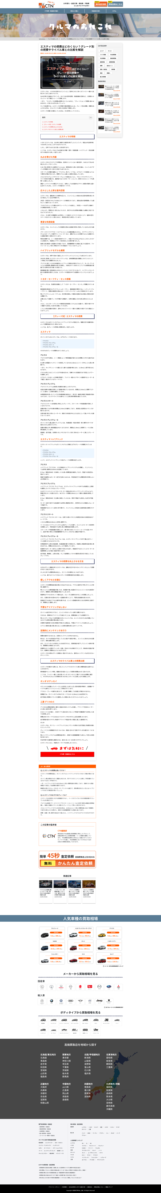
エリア (102, 51)
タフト (101, 1152)
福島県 (43, 1076)
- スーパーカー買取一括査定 (47, 1135)
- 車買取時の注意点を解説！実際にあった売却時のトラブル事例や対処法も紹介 (59, 1167)
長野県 (87, 1063)
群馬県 (65, 1076)
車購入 (108, 73)
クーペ (40, 1150)
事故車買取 (113, 58)
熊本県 (109, 1096)
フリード (90, 1148)
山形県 (43, 1073)
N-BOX (84, 1148)
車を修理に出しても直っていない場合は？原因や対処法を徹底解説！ (112, 112)
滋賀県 (43, 1099)
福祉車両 (52, 1153)
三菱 (90, 1129)
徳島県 (87, 1086)
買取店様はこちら (99, 1187)
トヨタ (90, 1127)
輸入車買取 (103, 77)
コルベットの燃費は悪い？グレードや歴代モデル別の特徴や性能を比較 (88, 892)
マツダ (117, 1127)
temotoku (42, 39)
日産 (101, 1127)
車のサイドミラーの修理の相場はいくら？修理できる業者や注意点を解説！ (112, 128)
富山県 (87, 1067)
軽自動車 (41, 1142)
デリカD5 (92, 1160)
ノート (100, 1150)
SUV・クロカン (59, 1142)
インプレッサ (85, 1157)
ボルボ (112, 1133)
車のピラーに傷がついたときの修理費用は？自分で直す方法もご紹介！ (112, 120)
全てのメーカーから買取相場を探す (114, 1007)
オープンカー (47, 1148)
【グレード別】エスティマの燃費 (52, 124)
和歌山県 (44, 1102)
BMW (89, 1133)
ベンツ (83, 1133)
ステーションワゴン (58, 1148)
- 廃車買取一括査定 (44, 1127)
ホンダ (96, 1127)
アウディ (101, 1133)
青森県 (43, 1060)
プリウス (84, 1145)
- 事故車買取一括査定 (45, 1129)
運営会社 (90, 1187)
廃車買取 (102, 62)
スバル (112, 1127)
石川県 (87, 1070)
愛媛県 (87, 1093)
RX (82, 1143)
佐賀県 (109, 1090)
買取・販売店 (103, 69)
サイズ (109, 51)
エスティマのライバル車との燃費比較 (53, 129)
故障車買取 (112, 62)
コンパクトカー (49, 1142)
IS (86, 1143)
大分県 (109, 1099)
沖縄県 (109, 1108)
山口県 (65, 1086)
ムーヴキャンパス (92, 1152)
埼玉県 (65, 1063)
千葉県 (65, 1067)
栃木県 (65, 1073)
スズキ (106, 1127)
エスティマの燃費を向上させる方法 (52, 127)
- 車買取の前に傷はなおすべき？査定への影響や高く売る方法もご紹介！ (58, 1175)
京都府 (43, 1093)
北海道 (43, 1057)
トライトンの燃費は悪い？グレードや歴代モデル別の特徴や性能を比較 (74, 892)
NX (90, 1143)
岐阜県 (109, 1060)
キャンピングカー (43, 1153)
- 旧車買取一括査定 (44, 1131)
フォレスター (94, 1157)
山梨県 (87, 1060)
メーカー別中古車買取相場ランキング (114, 966)
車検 (101, 73)
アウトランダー (101, 1160)
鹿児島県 (110, 1105)
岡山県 (65, 1093)
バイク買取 (103, 54)
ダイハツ (84, 1129)
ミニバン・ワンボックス (45, 1145)
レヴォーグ (103, 1157)
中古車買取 (113, 54)
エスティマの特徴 (48, 122)
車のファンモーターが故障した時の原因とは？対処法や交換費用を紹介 (112, 87)
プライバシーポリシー (54, 1187)
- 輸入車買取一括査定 (45, 1133)
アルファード (92, 1145)
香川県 (87, 1090)
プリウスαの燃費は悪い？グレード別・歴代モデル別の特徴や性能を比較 (45, 892)
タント (83, 1152)
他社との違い (74, 11)
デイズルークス (86, 1150)
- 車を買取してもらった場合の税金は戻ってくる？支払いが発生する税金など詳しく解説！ (62, 1170)
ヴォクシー (101, 1145)
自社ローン (110, 66)
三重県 (109, 1067)
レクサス (84, 1127)
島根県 (65, 1099)
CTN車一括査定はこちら (67, 754)
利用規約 (65, 1187)
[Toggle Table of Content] (90, 117)
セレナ (94, 1150)
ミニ (107, 1133)
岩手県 (43, 1063)
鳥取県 (65, 1096)
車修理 (113, 69)
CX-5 (83, 1155)
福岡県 (109, 1086)
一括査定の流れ (95, 11)
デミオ (88, 1155)
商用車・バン (60, 1150)
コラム (114, 11)
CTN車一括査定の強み (51, 11)
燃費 (101, 66)
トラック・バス (60, 1153)
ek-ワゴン (84, 1160)
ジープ (118, 1133)
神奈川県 (66, 1060)
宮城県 (43, 1070)
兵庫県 (43, 1090)
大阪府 (43, 1086)
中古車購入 (103, 58)
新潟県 (87, 1057)
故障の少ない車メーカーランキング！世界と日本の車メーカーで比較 (112, 104)
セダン (40, 1148)
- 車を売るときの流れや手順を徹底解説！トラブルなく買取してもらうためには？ (60, 1177)
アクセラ (95, 1155)
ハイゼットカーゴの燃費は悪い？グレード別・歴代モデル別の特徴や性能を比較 (59, 892)
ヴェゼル (97, 1148)
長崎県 (109, 1093)
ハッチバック (56, 1145)
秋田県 (43, 1067)
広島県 (65, 1090)
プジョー (84, 1135)
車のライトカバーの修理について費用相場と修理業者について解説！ (112, 96)
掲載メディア (109, 1187)
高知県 (87, 1096)
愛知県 (109, 1057)
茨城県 (65, 1070)
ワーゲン (95, 1133)
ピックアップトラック (49, 1150)
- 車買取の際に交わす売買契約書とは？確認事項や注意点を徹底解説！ (57, 1172)
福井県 (87, 1073)
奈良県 (43, 1096)
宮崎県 (109, 1102)
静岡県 (109, 1063)
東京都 (65, 1057)
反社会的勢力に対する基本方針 (78, 1187)
